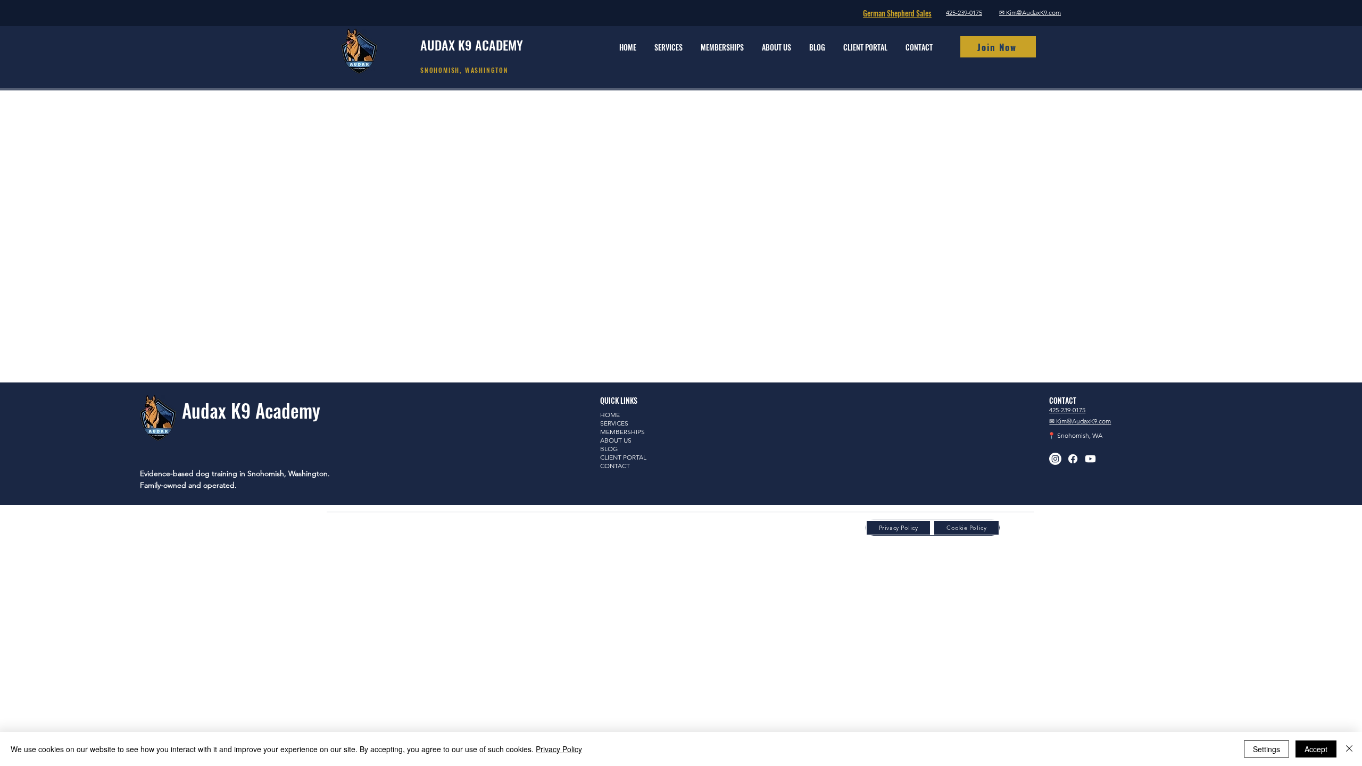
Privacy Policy (559, 749)
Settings (1266, 749)
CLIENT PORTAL (623, 457)
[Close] (1349, 748)
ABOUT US (616, 440)
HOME (610, 415)
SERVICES (614, 423)
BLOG (609, 449)
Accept (1316, 749)
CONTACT (615, 466)
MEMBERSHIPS (622, 432)
